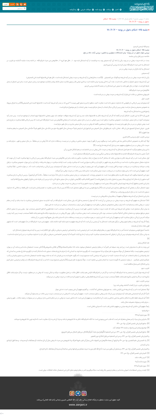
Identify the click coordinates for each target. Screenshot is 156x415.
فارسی (12, 4)
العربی (6, 4)
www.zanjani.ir (78, 405)
